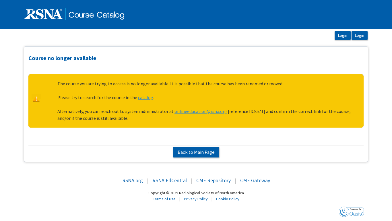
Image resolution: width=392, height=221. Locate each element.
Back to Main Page (196, 152)
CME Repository (213, 180)
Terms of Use (164, 198)
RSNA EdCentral (169, 180)
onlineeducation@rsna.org (200, 111)
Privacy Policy (196, 198)
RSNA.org (132, 180)
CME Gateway (255, 180)
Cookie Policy (227, 198)
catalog (145, 97)
